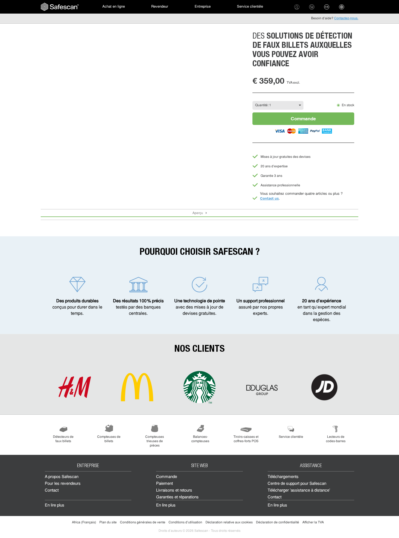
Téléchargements (283, 477)
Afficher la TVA (313, 522)
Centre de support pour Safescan (297, 484)
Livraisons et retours (174, 491)
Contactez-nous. (346, 18)
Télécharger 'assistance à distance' (299, 491)
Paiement (164, 484)
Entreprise (203, 6)
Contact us (269, 198)
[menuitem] (60, 7)
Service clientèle (250, 6)
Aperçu (197, 213)
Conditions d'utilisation (185, 522)
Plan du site (108, 522)
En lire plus (54, 506)
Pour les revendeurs (63, 484)
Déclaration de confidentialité (277, 522)
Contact (52, 491)
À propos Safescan (61, 477)
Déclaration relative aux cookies (229, 522)
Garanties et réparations (177, 497)
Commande (303, 118)
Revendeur (159, 6)
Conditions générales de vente (142, 522)
